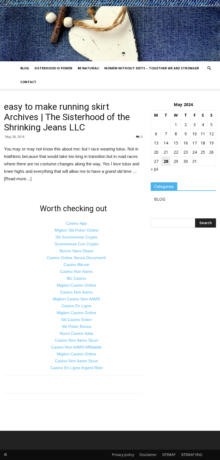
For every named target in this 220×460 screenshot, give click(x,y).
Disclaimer (148, 454)
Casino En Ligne (76, 306)
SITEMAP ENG (191, 454)
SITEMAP (169, 454)
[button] (209, 68)
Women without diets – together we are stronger (151, 68)
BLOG (24, 68)
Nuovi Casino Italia (76, 333)
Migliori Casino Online (76, 285)
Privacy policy (123, 454)
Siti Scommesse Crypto (76, 237)
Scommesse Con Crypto (76, 244)
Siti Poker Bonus (76, 326)
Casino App (76, 223)
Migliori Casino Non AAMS (76, 299)
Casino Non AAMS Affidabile (76, 347)
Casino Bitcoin (76, 264)
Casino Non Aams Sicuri (76, 340)
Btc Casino (76, 278)
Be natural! (88, 68)
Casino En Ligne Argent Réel (76, 367)
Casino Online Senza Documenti (76, 257)
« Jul (154, 169)
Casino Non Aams (76, 271)
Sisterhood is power (53, 68)
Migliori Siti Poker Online (76, 230)
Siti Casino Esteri (76, 319)
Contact (28, 82)
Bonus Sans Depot (76, 250)
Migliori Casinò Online (76, 354)
